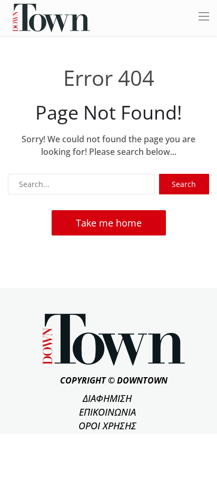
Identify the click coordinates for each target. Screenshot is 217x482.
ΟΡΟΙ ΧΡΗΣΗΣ (107, 425)
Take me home (109, 223)
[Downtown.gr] (51, 17)
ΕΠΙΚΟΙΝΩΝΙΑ (107, 412)
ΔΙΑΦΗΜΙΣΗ (107, 398)
